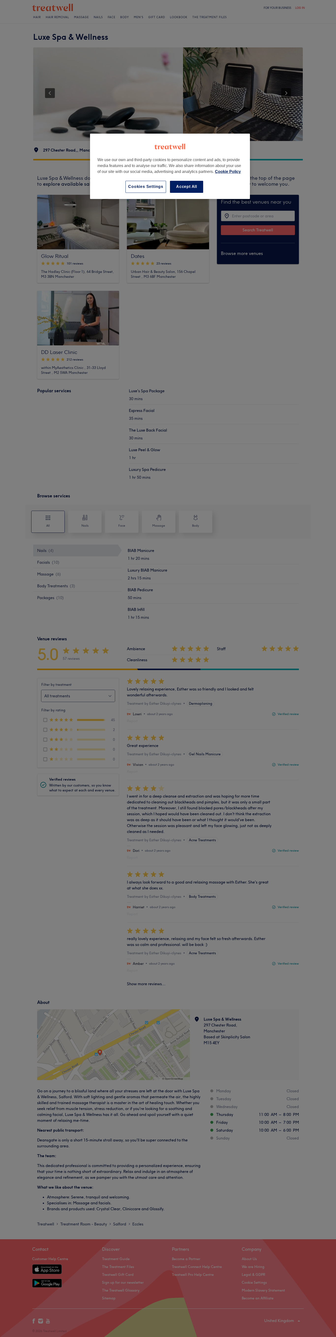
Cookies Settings (145, 186)
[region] (170, 166)
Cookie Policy (228, 171)
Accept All (186, 186)
